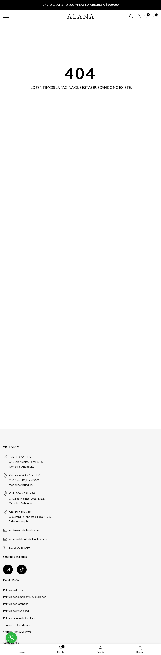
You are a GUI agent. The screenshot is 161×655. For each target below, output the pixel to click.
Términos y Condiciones (17, 625)
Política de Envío (13, 589)
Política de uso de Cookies (19, 618)
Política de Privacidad (16, 610)
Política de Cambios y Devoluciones (24, 596)
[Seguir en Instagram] (8, 569)
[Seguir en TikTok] (22, 569)
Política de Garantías (15, 603)
